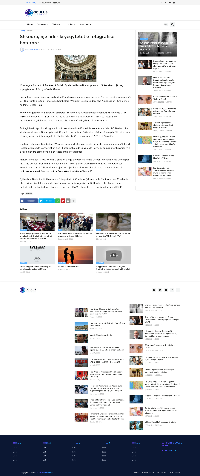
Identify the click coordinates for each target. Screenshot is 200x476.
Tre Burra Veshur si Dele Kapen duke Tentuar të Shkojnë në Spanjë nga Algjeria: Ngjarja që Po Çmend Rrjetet (106, 388)
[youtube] (170, 3)
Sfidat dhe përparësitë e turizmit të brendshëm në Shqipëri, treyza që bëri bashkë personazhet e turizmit (36, 236)
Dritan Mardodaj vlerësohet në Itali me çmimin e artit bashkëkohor (75, 234)
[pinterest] (174, 3)
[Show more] (73, 200)
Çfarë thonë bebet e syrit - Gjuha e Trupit (165, 97)
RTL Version (175, 472)
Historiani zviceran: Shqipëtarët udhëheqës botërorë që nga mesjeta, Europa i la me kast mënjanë (164, 82)
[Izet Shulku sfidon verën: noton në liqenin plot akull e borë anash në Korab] (81, 350)
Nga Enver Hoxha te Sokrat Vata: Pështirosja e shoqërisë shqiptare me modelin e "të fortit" (106, 311)
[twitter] (165, 3)
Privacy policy (148, 472)
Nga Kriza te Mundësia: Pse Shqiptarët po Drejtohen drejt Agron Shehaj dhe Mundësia (106, 374)
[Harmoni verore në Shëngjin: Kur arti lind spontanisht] (81, 326)
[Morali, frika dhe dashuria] (81, 338)
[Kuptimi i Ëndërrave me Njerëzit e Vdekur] (145, 159)
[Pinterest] (63, 200)
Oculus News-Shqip (44, 472)
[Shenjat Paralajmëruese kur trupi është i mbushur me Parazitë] (136, 308)
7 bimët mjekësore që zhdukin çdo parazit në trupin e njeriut (163, 125)
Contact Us (162, 472)
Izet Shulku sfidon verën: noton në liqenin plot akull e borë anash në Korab (107, 348)
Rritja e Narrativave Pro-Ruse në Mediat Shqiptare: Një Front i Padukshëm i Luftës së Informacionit (107, 402)
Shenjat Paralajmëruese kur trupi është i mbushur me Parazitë (162, 306)
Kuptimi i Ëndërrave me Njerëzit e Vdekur (163, 157)
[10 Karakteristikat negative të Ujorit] (136, 425)
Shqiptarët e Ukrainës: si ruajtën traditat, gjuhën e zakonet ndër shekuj (113, 267)
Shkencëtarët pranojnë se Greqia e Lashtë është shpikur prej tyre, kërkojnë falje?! (164, 65)
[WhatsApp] (57, 200)
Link (14, 448)
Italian (70, 24)
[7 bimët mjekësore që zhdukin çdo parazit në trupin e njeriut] (145, 126)
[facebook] (161, 3)
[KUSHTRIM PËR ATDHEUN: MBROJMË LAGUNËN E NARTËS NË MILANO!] (81, 362)
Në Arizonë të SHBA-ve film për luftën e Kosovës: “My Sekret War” (113, 234)
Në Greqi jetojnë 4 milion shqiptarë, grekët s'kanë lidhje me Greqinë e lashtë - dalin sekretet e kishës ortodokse (165, 142)
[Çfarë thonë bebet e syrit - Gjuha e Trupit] (145, 99)
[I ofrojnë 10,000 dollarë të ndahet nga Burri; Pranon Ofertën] (145, 112)
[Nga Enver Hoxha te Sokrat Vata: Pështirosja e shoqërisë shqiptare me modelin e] (81, 312)
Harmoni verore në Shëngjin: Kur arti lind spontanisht (107, 324)
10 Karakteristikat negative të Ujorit (160, 422)
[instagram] (172, 290)
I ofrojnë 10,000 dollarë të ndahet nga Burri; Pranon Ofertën (164, 111)
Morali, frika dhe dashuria (101, 335)
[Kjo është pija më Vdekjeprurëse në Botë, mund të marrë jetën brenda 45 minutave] (145, 171)
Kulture (30, 31)
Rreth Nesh (85, 24)
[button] (166, 24)
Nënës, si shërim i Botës (68, 266)
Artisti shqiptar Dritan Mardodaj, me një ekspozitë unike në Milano (36, 267)
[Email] (68, 200)
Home (30, 24)
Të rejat (56, 24)
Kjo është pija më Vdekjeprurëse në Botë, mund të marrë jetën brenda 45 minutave (163, 172)
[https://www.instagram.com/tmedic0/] (178, 290)
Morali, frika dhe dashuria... (50, 2)
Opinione (41, 24)
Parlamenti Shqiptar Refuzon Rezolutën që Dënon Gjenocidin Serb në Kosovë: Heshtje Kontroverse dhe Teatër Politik (107, 416)
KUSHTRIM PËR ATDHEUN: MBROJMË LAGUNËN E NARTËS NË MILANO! (107, 360)
